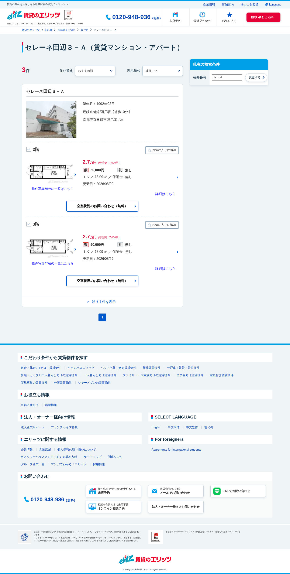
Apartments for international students (176, 449)
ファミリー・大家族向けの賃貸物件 (146, 375)
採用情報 (99, 464)
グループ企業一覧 (33, 464)
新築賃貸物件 (151, 367)
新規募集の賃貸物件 (34, 382)
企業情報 (209, 4)
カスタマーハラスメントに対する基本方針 (49, 456)
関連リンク (115, 456)
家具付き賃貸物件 (222, 375)
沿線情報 (51, 405)
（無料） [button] (263, 17)
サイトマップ (92, 456)
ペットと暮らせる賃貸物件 (118, 367)
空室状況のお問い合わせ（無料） (102, 206)
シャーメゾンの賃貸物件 (94, 382)
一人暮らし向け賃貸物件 (100, 375)
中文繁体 (192, 427)
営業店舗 (45, 449)
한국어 (208, 427)
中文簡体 (174, 427)
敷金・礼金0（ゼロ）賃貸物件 (41, 367)
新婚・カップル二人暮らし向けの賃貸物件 (49, 375)
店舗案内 (228, 4)
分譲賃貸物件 (63, 382)
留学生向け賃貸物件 (190, 375)
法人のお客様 (249, 4)
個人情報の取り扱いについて (76, 449)
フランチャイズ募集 (64, 427)
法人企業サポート (33, 427)
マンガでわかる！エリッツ (69, 464)
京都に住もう (30, 405)
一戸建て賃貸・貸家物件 (183, 367)
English (156, 427)
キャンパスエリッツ (81, 367)
